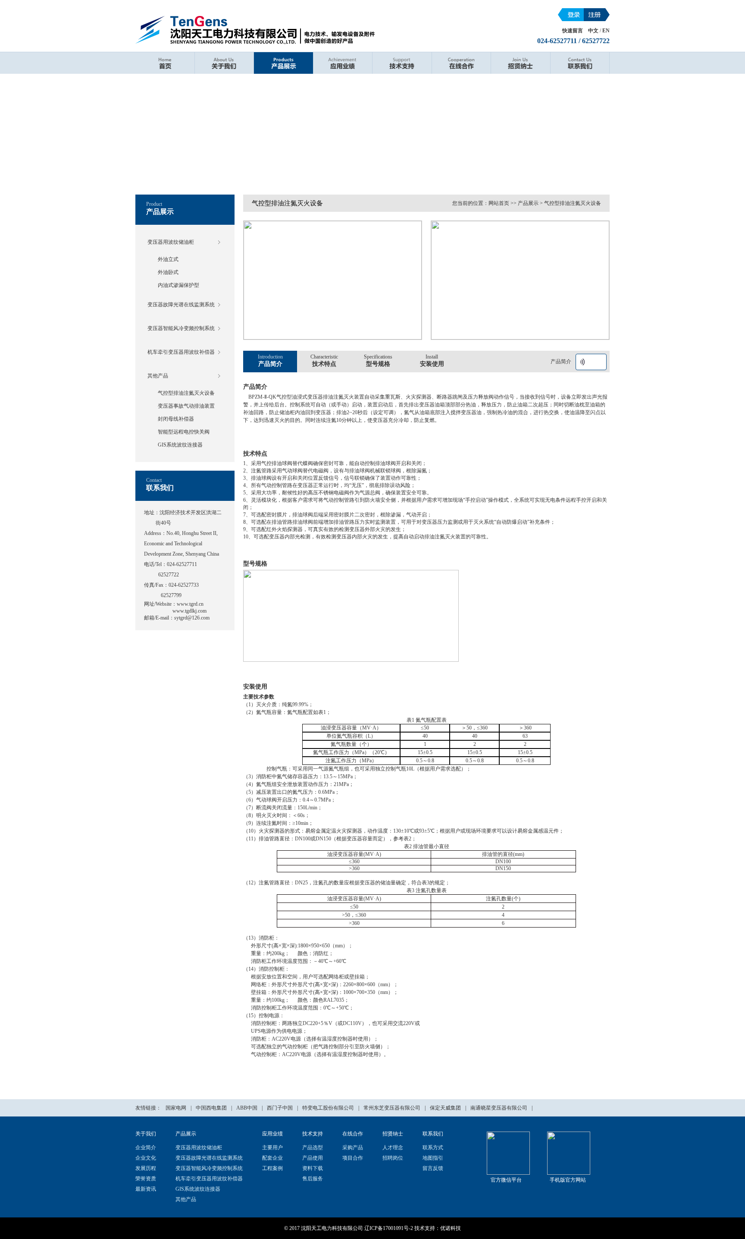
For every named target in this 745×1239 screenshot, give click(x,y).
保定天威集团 (445, 1108)
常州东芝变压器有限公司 (391, 1108)
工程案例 (272, 1168)
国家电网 (176, 1108)
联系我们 (580, 63)
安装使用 (432, 360)
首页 (164, 63)
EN (606, 31)
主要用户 (272, 1148)
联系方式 (433, 1148)
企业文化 (145, 1158)
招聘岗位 (392, 1158)
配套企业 (272, 1158)
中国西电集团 (211, 1108)
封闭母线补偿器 (176, 419)
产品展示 (283, 63)
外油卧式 (168, 272)
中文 (593, 31)
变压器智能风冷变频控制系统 (181, 328)
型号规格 (378, 360)
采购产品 (352, 1148)
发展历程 (145, 1168)
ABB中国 (246, 1108)
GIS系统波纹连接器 (180, 445)
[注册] (597, 14)
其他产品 (157, 376)
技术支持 (402, 63)
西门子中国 (280, 1108)
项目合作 (352, 1158)
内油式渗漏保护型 (178, 285)
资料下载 (312, 1168)
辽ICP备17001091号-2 (388, 1228)
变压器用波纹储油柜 (170, 242)
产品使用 (312, 1158)
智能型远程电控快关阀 (184, 432)
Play (582, 361)
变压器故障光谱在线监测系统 (181, 305)
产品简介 (270, 360)
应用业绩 (342, 63)
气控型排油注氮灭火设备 (186, 393)
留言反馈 (433, 1168)
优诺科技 (450, 1228)
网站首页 (498, 203)
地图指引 (433, 1158)
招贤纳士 (520, 63)
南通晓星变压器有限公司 (498, 1108)
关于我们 (224, 63)
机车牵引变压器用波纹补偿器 (181, 352)
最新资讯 (145, 1189)
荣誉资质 (145, 1179)
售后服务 (312, 1179)
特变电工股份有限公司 (328, 1108)
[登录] (571, 14)
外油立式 (168, 259)
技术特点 (324, 360)
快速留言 (572, 31)
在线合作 (461, 63)
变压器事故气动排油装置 (186, 406)
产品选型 (312, 1148)
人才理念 (392, 1148)
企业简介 (145, 1148)
